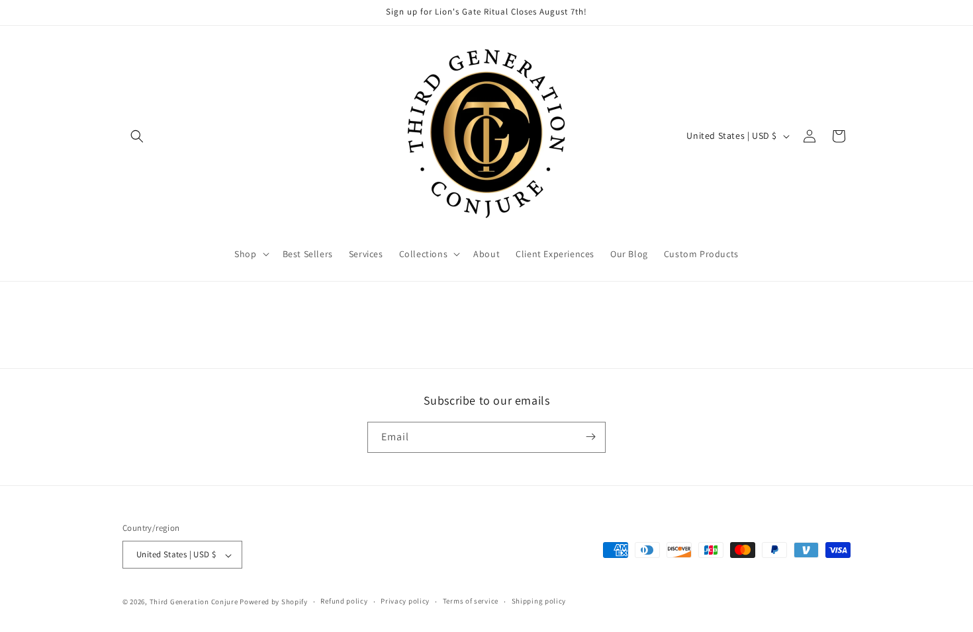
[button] (137, 136)
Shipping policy (539, 601)
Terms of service (470, 601)
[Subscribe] (590, 436)
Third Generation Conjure (195, 601)
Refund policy (343, 601)
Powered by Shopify (274, 601)
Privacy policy (405, 601)
